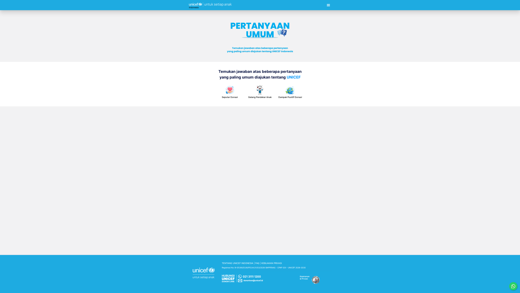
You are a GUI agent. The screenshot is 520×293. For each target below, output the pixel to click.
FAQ (257, 263)
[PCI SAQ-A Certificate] (316, 279)
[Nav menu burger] (328, 5)
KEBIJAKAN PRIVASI (271, 263)
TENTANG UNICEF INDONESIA (237, 263)
